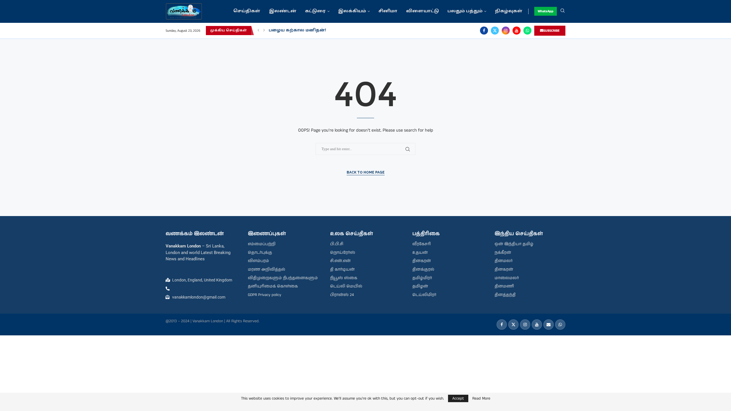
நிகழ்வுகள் (509, 11)
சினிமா (387, 11)
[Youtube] (517, 31)
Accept (458, 398)
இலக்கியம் (352, 11)
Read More (481, 398)
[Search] (562, 11)
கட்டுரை (315, 11)
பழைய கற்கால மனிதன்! (297, 30)
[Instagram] (506, 31)
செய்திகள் (246, 11)
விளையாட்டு (422, 11)
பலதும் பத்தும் (465, 11)
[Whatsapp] (527, 31)
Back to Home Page (366, 172)
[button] (258, 30)
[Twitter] (495, 31)
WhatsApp (545, 11)
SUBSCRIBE (551, 30)
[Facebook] (484, 31)
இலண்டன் (282, 11)
